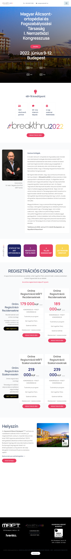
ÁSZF (52, 550)
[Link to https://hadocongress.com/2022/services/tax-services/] (35, 106)
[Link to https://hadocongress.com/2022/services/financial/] (49, 106)
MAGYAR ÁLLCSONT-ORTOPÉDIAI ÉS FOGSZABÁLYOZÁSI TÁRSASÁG (34, 550)
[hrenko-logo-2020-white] (11, 533)
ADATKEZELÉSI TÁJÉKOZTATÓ (60, 550)
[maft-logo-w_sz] (11, 523)
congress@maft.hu (34, 533)
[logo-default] (7, 2)
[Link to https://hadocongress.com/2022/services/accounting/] (21, 106)
